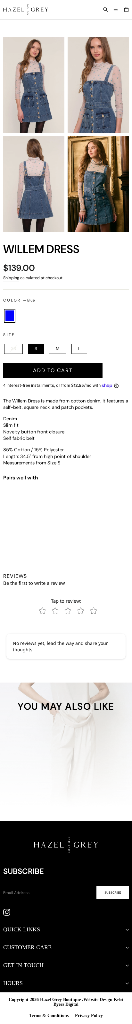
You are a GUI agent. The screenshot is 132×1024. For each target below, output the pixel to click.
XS (13, 348)
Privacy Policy (89, 1015)
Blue (9, 315)
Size (9, 334)
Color (19, 300)
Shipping (11, 277)
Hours (13, 983)
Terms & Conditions (49, 1015)
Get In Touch (23, 965)
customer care (27, 947)
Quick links (21, 929)
